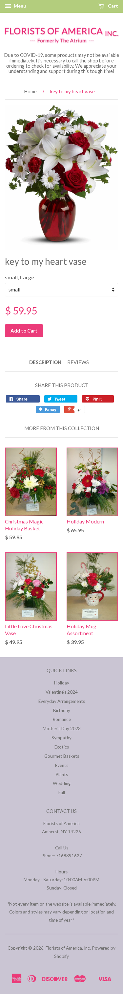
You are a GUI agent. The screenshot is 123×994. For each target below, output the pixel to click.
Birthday (61, 710)
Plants (61, 774)
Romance (61, 719)
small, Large (19, 277)
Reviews (78, 362)
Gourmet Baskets (61, 756)
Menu (19, 6)
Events (61, 765)
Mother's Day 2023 (62, 728)
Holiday (61, 682)
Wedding (62, 783)
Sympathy (61, 737)
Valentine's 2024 (62, 692)
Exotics (61, 747)
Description (45, 362)
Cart (112, 6)
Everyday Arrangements (61, 701)
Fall (61, 792)
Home (30, 91)
